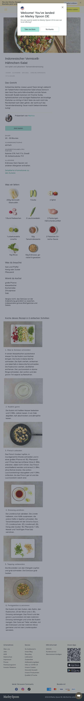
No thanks (50, 29)
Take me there (29, 29)
